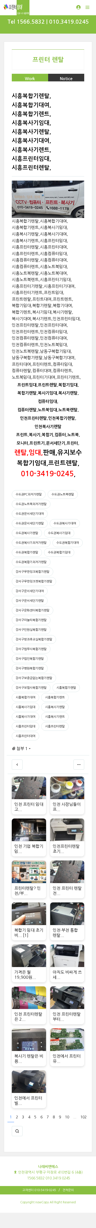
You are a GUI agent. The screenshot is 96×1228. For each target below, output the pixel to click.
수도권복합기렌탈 (27, 552)
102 (83, 1117)
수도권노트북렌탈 (62, 494)
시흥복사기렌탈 (55, 707)
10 (67, 1117)
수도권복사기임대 (59, 533)
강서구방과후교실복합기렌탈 (34, 639)
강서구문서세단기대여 (30, 591)
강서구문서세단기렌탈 (30, 600)
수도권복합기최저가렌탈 (31, 562)
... (74, 1117)
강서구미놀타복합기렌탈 (31, 620)
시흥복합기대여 (25, 697)
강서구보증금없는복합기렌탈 (34, 678)
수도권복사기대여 (65, 523)
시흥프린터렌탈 (55, 726)
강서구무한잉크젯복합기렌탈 (34, 581)
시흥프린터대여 (25, 736)
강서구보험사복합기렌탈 (31, 687)
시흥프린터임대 (25, 726)
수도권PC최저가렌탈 (29, 494)
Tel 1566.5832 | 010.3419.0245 (48, 21)
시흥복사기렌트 (55, 716)
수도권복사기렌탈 (27, 533)
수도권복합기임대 (59, 552)
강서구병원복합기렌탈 (30, 668)
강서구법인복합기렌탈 (30, 658)
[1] (25, 935)
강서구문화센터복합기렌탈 (32, 610)
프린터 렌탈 (48, 60)
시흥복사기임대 (25, 707)
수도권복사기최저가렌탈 (31, 542)
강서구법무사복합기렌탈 (31, 649)
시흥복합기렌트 (55, 697)
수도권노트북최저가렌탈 (31, 504)
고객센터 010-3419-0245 (39, 1190)
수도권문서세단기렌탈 (30, 523)
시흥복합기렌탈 (66, 687)
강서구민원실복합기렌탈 (31, 629)
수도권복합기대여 (67, 542)
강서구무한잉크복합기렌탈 (32, 571)
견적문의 (68, 1190)
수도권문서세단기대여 (30, 513)
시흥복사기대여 (25, 716)
